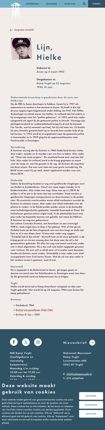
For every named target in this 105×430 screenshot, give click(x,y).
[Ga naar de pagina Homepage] (15, 9)
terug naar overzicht (24, 29)
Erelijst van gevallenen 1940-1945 (34, 309)
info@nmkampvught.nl (79, 374)
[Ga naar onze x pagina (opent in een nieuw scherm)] (26, 342)
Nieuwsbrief (75, 343)
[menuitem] (84, 4)
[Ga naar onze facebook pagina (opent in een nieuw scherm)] (14, 342)
